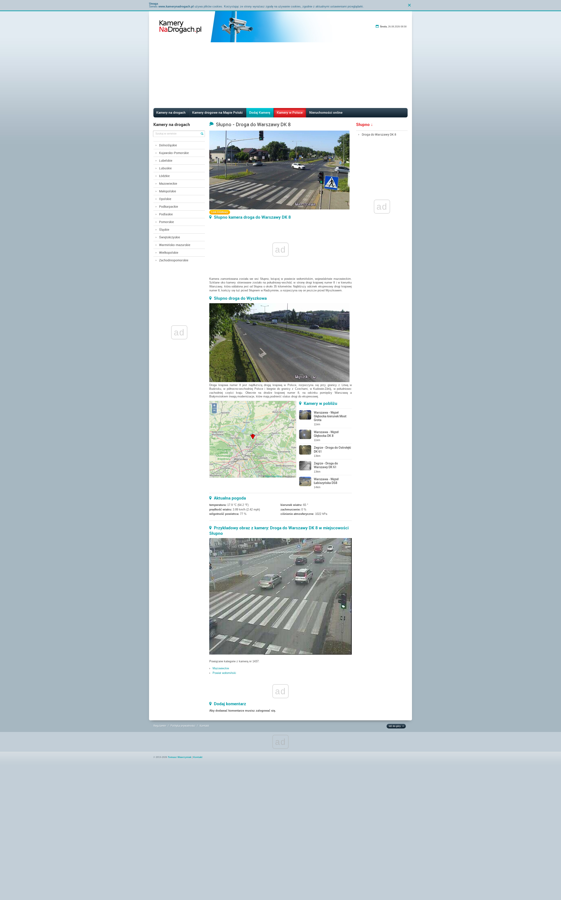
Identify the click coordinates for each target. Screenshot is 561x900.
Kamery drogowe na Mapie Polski (217, 112)
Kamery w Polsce (290, 112)
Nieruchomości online (326, 112)
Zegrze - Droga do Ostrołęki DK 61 (332, 449)
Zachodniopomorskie (173, 260)
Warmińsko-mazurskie (174, 245)
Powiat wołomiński (224, 673)
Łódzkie (164, 176)
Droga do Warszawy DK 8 (379, 134)
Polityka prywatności (182, 725)
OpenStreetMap (273, 476)
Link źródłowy (219, 212)
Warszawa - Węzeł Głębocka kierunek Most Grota (330, 416)
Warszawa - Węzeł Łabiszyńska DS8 (326, 481)
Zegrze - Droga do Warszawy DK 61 (326, 465)
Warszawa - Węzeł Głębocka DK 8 (326, 434)
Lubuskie (165, 168)
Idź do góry (395, 726)
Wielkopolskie (168, 252)
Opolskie (165, 199)
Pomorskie (166, 222)
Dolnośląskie (168, 145)
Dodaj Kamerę (259, 112)
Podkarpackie (168, 206)
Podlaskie (166, 214)
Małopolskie (167, 191)
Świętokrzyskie (169, 237)
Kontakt (204, 725)
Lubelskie (165, 160)
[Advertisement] (280, 75)
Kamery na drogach (171, 112)
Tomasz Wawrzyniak (179, 757)
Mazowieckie (168, 183)
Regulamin (159, 725)
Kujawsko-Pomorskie (174, 153)
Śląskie (164, 229)
